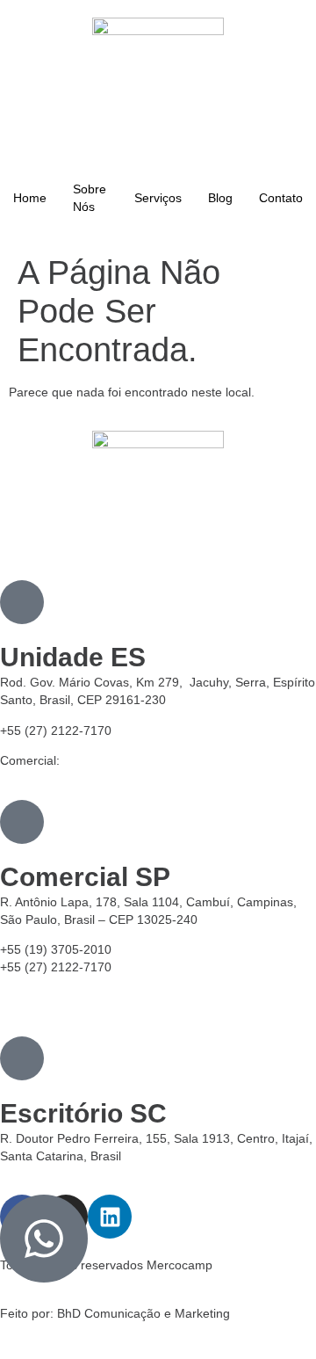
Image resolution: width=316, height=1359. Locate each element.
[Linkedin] (110, 1217)
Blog (220, 198)
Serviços (158, 198)
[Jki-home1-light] (22, 602)
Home (30, 198)
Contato (281, 198)
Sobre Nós (89, 198)
